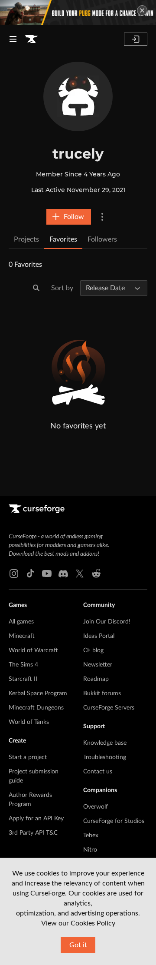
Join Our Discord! (106, 622)
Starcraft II (23, 679)
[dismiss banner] (142, 10)
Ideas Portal (98, 636)
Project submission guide (33, 776)
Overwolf (95, 807)
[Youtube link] (47, 573)
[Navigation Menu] (13, 39)
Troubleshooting (104, 757)
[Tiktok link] (30, 573)
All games (21, 622)
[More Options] (102, 217)
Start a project (28, 757)
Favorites (63, 239)
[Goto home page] (31, 39)
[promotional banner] (78, 12)
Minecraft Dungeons (36, 708)
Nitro (90, 850)
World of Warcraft (33, 650)
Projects (26, 239)
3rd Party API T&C (33, 833)
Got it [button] (78, 945)
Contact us (97, 772)
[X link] (80, 573)
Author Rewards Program (30, 799)
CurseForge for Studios (113, 821)
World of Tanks (29, 722)
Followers (102, 239)
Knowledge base (105, 743)
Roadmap (96, 679)
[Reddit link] (96, 573)
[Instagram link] (14, 573)
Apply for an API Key (36, 819)
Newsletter (97, 665)
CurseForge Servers (108, 708)
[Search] (36, 288)
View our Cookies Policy (78, 923)
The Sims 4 (23, 665)
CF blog (93, 650)
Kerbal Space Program (38, 693)
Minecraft (22, 636)
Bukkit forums (102, 693)
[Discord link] (63, 573)
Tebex (90, 835)
